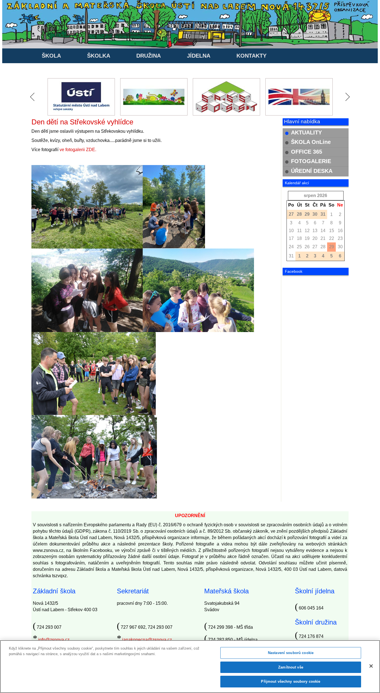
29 (331, 246)
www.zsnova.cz (48, 550)
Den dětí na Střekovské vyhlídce (82, 122)
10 (291, 230)
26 (307, 246)
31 (291, 256)
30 (340, 246)
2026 (322, 195)
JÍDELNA (198, 56)
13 (314, 230)
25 (299, 246)
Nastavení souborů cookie (291, 653)
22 (331, 238)
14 (322, 230)
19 (307, 238)
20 (314, 238)
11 (299, 230)
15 (331, 230)
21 (322, 238)
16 (340, 230)
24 (291, 246)
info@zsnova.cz (54, 639)
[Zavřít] (371, 666)
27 (314, 246)
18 (299, 238)
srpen (310, 195)
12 (307, 230)
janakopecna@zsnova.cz (147, 639)
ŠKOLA (51, 56)
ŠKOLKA (98, 56)
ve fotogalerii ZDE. (78, 149)
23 (340, 238)
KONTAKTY (251, 56)
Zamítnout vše (290, 667)
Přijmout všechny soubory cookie (290, 681)
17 (291, 238)
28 (322, 246)
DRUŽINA (148, 56)
